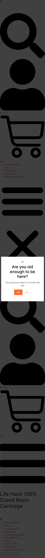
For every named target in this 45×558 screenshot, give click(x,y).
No (27, 292)
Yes (18, 292)
